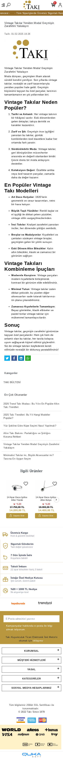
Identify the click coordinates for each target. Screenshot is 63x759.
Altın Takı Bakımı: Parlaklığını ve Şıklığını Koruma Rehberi (27, 435)
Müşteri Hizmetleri (32, 660)
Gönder (52, 619)
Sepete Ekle (18, 516)
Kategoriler (31, 678)
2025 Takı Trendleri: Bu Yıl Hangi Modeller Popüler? (27, 416)
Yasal (31, 669)
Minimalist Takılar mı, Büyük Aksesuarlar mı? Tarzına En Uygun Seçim (29, 457)
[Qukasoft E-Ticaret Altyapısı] (31, 755)
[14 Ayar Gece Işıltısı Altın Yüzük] (17, 488)
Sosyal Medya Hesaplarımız (31, 687)
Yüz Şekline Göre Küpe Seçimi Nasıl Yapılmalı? (30, 425)
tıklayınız (38, 640)
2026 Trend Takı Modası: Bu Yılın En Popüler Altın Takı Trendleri (31, 405)
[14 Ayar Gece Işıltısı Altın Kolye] (46, 488)
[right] (56, 500)
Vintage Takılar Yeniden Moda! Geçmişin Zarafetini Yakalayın (31, 446)
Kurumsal (31, 650)
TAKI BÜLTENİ (12, 382)
